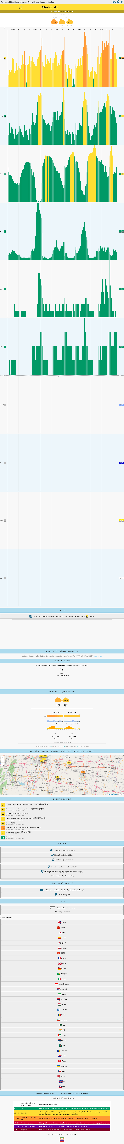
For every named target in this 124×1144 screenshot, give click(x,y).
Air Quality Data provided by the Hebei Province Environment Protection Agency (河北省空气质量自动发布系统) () (62, 656)
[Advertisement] (58, 634)
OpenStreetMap (113, 794)
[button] (83, 773)
